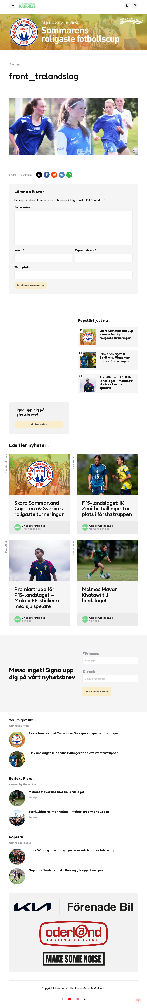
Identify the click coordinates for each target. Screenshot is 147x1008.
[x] (39, 175)
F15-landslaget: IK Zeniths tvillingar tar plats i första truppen (115, 357)
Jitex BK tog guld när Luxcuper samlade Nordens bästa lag (71, 850)
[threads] (85, 999)
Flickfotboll (73, 460)
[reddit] (54, 175)
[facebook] (47, 175)
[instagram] (77, 999)
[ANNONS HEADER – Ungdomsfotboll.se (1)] (73, 32)
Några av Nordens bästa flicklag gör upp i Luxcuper (66, 870)
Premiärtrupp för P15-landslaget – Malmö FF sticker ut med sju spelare (116, 382)
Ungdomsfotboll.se (33, 525)
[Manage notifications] (138, 1000)
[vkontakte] (62, 175)
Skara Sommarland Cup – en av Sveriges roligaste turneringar (116, 334)
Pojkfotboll (6, 547)
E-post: (88, 671)
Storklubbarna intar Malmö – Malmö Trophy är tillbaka (69, 811)
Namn (19, 250)
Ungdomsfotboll (6, 462)
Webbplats (22, 267)
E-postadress (85, 250)
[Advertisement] (39, 340)
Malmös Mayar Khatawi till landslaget (99, 594)
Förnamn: (90, 653)
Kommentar (23, 207)
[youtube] (70, 999)
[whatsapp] (69, 175)
